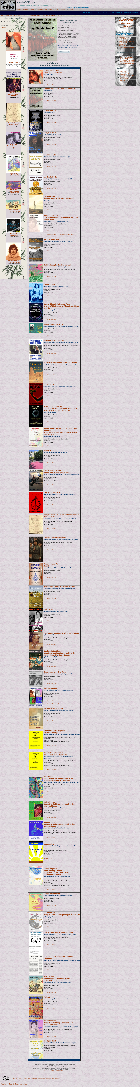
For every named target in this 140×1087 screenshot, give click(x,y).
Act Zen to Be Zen (51, 177)
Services (70, 9)
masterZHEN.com (124, 74)
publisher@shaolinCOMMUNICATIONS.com (53, 1071)
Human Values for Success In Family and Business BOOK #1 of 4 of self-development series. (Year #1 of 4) (60, 431)
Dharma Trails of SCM (124, 40)
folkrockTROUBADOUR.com (127, 63)
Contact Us (34, 1078)
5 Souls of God (50, 111)
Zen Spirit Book (50, 1041)
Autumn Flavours (13, 260)
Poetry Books (61, 15)
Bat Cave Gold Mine (59, 240)
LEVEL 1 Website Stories (126, 57)
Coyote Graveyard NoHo (53, 324)
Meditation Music (123, 45)
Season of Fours (58, 689)
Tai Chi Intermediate (58, 894)
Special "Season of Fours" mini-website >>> (60, 704)
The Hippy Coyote (16, 175)
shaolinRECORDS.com (126, 77)
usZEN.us (122, 80)
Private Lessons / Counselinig (126, 41)
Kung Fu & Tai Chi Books (49, 15)
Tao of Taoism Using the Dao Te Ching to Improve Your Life (62, 914)
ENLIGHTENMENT (127, 20)
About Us (15, 1078)
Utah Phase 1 (13, 209)
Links (50, 9)
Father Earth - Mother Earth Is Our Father (60, 362)
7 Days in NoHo (52, 133)
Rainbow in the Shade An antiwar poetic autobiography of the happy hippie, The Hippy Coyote (59, 653)
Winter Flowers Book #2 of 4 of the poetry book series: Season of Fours (59, 1023)
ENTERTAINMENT (127, 23)
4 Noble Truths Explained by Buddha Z (59, 89)
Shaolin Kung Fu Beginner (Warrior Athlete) (54, 732)
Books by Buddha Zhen (20, 15)
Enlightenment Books (34, 15)
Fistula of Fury (59, 385)
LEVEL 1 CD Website (125, 59)
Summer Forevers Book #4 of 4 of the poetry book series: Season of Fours (59, 824)
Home (19, 9)
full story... (4, 23)
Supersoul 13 (49, 844)
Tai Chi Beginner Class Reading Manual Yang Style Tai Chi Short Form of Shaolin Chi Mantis (56, 872)
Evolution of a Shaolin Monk (61, 341)
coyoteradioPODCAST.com (127, 61)
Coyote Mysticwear (123, 38)
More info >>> (51, 84)
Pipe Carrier (48, 609)
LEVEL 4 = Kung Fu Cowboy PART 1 (13, 94)
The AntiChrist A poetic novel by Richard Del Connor (59, 197)
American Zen (14, 192)
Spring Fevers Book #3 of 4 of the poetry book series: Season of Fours (59, 804)
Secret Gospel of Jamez (58, 709)
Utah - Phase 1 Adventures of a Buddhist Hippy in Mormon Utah (57, 978)
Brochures (25, 9)
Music (56, 9)
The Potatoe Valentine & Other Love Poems (61, 633)
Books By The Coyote (6, 15)
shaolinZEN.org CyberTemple (126, 47)
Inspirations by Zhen (42, 9)
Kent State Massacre (52, 492)
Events (32, 9)
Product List (63, 9)
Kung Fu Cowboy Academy (61, 538)
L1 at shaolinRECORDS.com (127, 60)
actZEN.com (123, 71)
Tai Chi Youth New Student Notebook (60, 933)
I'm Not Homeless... (51, 451)
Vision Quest (49, 997)
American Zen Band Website (127, 56)
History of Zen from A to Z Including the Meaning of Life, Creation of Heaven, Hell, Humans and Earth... (60, 408)
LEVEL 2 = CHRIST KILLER (13, 190)
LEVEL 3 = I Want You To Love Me (13, 146)
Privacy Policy (26, 1078)
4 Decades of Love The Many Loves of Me (53, 72)
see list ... (4, 27)
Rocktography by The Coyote (55, 672)
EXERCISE (127, 27)
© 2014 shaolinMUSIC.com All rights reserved (49, 1078)
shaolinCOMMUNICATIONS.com (128, 76)
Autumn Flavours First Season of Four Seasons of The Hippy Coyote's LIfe (61, 218)
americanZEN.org (124, 73)
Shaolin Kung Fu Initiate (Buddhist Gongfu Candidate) (55, 754)
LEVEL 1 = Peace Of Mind (13, 234)
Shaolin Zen (122, 44)
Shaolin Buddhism (123, 43)
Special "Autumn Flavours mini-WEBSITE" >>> (61, 234)
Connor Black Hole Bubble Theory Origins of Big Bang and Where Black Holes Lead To (61, 306)
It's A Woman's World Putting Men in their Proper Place (57, 471)
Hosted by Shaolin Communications (14, 1084)
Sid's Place (13, 173)
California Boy (56, 285)
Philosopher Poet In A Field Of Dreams (59, 587)
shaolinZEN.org (124, 78)
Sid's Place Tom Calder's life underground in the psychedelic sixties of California (58, 778)
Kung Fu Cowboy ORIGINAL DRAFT (13, 123)
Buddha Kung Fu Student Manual (57, 265)
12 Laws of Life (57, 155)
